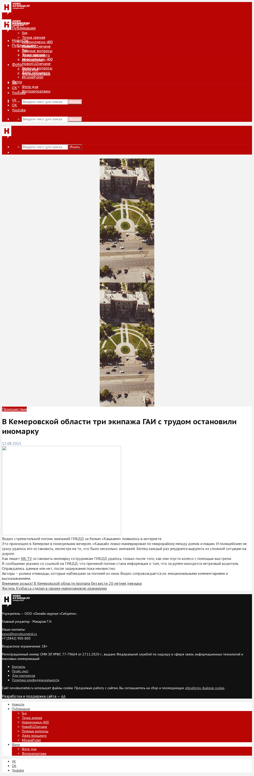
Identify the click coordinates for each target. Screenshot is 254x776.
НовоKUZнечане (36, 46)
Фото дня (30, 87)
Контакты (18, 666)
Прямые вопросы (37, 51)
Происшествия (14, 409)
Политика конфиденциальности (35, 680)
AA (63, 696)
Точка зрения (33, 37)
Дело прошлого (36, 72)
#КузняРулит (32, 77)
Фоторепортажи (36, 91)
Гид (25, 50)
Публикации (24, 45)
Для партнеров (23, 675)
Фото (17, 64)
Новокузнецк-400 (37, 42)
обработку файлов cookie (204, 688)
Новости (20, 40)
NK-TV (26, 558)
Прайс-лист (20, 671)
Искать (75, 102)
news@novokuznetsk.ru (19, 634)
